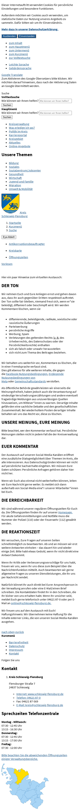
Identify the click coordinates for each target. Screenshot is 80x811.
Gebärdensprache (20, 68)
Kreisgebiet (16, 139)
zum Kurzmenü (18, 54)
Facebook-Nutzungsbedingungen (26, 374)
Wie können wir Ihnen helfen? (20, 100)
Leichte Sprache (19, 64)
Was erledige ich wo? (22, 127)
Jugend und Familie (21, 181)
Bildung (14, 163)
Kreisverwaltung (19, 124)
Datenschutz (17, 646)
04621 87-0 (28, 697)
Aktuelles (14, 142)
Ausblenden (9, 36)
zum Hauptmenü (19, 46)
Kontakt (14, 653)
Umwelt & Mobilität (21, 189)
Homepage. (65, 512)
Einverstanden (27, 36)
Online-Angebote (19, 146)
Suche (13, 230)
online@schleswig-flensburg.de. (31, 603)
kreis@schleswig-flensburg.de (39, 705)
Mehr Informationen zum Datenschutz (25, 89)
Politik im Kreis (18, 131)
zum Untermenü (19, 50)
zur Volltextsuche (19, 58)
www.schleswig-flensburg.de (39, 694)
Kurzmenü (15, 226)
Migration (15, 185)
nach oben (8, 632)
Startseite (15, 223)
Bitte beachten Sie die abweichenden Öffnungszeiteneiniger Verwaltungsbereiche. (34, 757)
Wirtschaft (15, 178)
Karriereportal (18, 135)
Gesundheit (16, 174)
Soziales (14, 167)
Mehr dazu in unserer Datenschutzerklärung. (29, 29)
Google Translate (12, 75)
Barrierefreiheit (18, 642)
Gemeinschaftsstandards (30, 381)
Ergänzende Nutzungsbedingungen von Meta (32, 377)
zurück (19, 632)
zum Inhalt (15, 43)
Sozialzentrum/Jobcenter (25, 170)
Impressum (16, 650)
